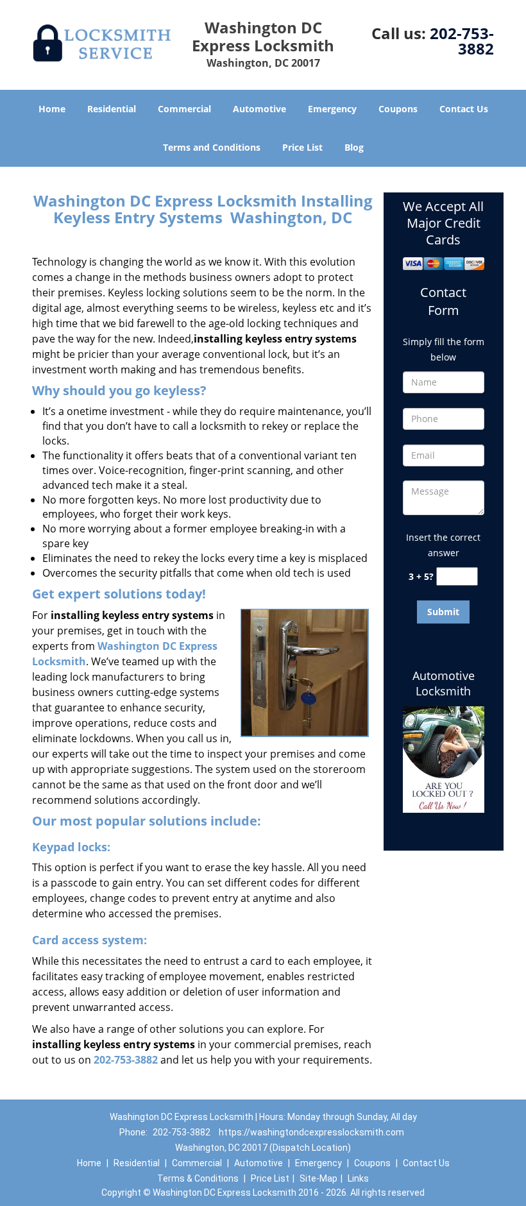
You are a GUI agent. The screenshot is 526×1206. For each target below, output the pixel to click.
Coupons (398, 109)
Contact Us (463, 109)
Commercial (184, 109)
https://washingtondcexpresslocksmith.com (311, 1132)
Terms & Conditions (198, 1178)
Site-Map (318, 1178)
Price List (302, 147)
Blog (354, 147)
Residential (111, 109)
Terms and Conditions (211, 147)
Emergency (332, 109)
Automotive (259, 109)
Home (51, 109)
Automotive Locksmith (443, 683)
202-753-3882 (462, 40)
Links (358, 1178)
